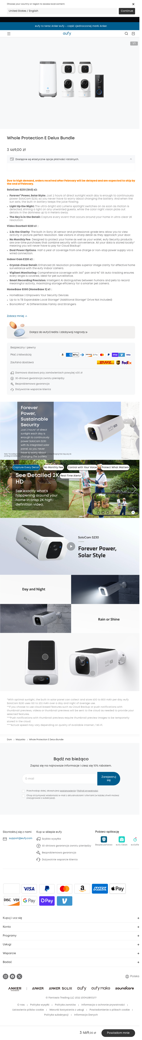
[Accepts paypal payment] (46, 888)
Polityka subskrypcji (56, 1015)
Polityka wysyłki (39, 1005)
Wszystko (20, 740)
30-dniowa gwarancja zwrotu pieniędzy (66, 846)
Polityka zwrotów (65, 1005)
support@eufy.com (20, 838)
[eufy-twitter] (19, 976)
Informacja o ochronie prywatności (103, 1005)
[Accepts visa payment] (29, 888)
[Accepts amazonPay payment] (82, 888)
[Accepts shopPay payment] (46, 900)
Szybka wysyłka (51, 839)
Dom (9, 740)
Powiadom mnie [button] (118, 1033)
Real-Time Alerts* (71, 476)
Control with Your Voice (82, 467)
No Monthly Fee (53, 467)
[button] (133, 4)
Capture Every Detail (26, 467)
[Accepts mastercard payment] (64, 888)
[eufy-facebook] (12, 976)
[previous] (10, 489)
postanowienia (68, 791)
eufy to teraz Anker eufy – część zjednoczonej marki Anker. (71, 26)
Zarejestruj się (108, 779)
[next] (132, 489)
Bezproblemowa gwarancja (59, 853)
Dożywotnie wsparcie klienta (60, 860)
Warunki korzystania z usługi (66, 1010)
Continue (127, 11)
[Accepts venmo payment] (64, 900)
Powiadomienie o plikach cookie (110, 1010)
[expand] (131, 159)
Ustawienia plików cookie (28, 1010)
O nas (21, 1005)
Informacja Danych (86, 1015)
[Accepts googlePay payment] (29, 900)
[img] (11, 888)
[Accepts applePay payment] (117, 888)
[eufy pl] (67, 33)
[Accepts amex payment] (99, 888)
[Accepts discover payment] (11, 900)
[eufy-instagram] (5, 976)
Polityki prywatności (87, 791)
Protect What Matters (115, 467)
